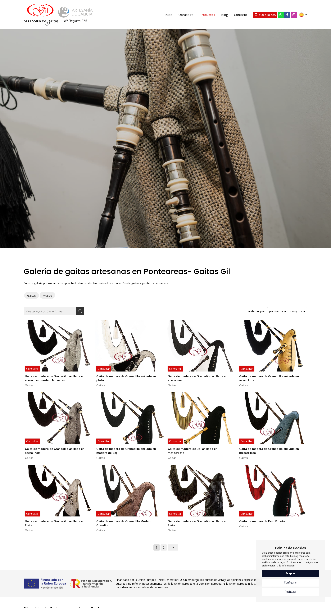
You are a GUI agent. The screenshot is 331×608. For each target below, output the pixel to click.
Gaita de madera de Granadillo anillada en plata (126, 378)
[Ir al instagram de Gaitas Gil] (294, 15)
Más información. (286, 565)
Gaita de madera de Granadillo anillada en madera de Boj (126, 451)
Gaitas (29, 385)
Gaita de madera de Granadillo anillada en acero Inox (197, 378)
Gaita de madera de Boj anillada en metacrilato (192, 451)
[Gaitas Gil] (41, 14)
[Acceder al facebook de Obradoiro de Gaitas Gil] (287, 15)
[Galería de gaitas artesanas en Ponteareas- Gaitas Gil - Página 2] (173, 547)
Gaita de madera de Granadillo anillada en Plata (54, 523)
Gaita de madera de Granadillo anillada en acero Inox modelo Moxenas (54, 378)
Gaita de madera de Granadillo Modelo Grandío (123, 523)
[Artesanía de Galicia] (75, 15)
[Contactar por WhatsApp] (281, 15)
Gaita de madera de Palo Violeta (262, 521)
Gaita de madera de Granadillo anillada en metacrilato (269, 451)
